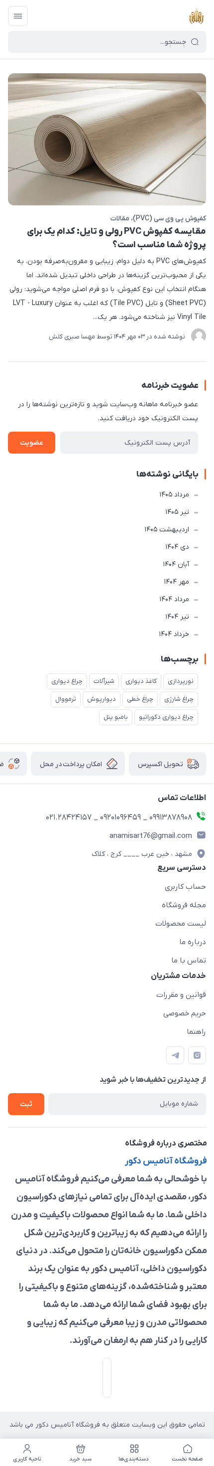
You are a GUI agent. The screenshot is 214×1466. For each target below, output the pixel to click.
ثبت (26, 1104)
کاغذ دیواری (141, 681)
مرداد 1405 (174, 494)
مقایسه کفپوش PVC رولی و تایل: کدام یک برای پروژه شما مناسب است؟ (116, 238)
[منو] (18, 16)
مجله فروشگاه (184, 905)
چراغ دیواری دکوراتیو (166, 717)
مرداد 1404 (174, 599)
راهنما (196, 1032)
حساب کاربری (185, 887)
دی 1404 (177, 547)
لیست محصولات (180, 924)
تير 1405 (177, 512)
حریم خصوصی (184, 1013)
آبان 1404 (176, 564)
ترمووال (65, 699)
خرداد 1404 (174, 634)
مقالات (119, 218)
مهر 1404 (176, 582)
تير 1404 (177, 617)
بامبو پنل (116, 717)
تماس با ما (188, 961)
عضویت (31, 443)
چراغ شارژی (179, 699)
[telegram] (175, 1055)
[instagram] (197, 1055)
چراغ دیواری (67, 681)
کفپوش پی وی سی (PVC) (169, 218)
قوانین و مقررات (181, 995)
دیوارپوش (101, 699)
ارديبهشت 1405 (166, 529)
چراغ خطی (140, 699)
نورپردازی (181, 681)
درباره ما (192, 942)
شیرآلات (104, 681)
